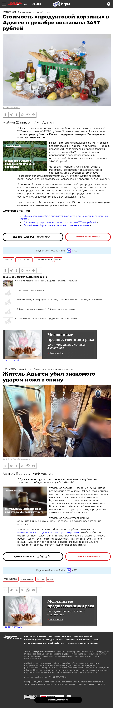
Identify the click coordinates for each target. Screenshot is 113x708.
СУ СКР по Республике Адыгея (17, 459)
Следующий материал (58, 700)
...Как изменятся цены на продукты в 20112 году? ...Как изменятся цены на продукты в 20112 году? (59, 300)
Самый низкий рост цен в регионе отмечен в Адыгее (56, 225)
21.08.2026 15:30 (9, 369)
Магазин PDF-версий (83, 636)
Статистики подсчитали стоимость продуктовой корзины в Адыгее (46, 319)
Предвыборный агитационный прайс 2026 (43, 643)
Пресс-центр (54, 636)
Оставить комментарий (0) (88, 237)
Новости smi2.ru (12, 360)
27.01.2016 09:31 (9, 12)
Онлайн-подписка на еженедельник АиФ (43, 640)
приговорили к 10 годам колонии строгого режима (48, 532)
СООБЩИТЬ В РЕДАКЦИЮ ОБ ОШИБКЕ (82, 643)
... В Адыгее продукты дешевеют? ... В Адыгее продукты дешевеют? (46, 309)
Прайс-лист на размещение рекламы (82, 640)
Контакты (66, 636)
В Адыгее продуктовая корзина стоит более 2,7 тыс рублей (60, 222)
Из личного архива (11, 108)
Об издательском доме (35, 636)
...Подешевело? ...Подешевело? (29, 290)
